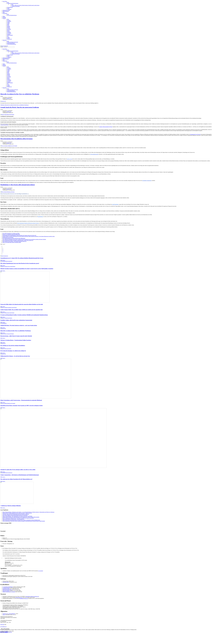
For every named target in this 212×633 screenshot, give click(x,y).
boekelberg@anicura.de (24, 598)
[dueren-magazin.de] (4, 45)
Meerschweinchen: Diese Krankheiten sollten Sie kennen (16, 138)
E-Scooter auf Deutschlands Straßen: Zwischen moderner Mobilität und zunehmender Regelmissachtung (24, 314)
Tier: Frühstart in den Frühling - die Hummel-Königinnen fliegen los (14, 241)
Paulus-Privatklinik (6, 590)
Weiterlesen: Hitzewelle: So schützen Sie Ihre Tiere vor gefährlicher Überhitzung (14, 104)
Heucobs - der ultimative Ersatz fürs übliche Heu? (11, 234)
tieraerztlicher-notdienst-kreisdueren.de (32, 596)
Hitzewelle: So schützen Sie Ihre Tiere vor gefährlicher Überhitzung (19, 94)
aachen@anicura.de (18, 597)
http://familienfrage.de (3, 626)
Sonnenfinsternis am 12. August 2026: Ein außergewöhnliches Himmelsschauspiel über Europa (21, 258)
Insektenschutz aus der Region (8, 237)
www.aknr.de (40, 570)
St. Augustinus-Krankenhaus (8, 586)
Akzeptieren (2, 631)
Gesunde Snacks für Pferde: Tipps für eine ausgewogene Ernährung (19, 107)
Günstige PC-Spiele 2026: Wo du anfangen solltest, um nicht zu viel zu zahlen (17, 469)
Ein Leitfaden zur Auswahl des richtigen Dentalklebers (12, 345)
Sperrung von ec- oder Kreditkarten (9, 613)
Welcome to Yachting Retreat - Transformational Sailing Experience (15, 340)
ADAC (4, 614)
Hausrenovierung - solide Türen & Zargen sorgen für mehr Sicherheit (16, 336)
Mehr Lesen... (2, 260)
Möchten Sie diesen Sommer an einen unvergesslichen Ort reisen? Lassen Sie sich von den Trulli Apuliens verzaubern (26, 268)
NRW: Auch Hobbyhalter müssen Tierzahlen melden (12, 242)
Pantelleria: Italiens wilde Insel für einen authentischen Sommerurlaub (16, 320)
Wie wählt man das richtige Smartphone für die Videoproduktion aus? (16, 479)
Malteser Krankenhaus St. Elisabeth (9, 591)
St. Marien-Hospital (6, 587)
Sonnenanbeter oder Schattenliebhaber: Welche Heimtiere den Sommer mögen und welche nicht (19, 235)
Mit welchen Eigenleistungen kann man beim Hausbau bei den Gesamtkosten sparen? (19, 263)
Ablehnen (6, 631)
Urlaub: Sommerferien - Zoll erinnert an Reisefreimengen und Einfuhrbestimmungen (19, 474)
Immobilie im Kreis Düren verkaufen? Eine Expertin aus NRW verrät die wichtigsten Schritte (21, 405)
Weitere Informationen (4, 632)
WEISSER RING (6, 582)
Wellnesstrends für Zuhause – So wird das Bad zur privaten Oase (15, 356)
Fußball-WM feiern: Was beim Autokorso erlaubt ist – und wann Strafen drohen (18, 325)
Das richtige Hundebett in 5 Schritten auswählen (11, 233)
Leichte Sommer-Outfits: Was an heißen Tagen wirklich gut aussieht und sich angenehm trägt (21, 309)
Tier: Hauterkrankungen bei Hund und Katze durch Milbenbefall (14, 238)
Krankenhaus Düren (6, 588)
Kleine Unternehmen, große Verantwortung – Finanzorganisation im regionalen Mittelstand (21, 400)
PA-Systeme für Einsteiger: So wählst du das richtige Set (13, 350)
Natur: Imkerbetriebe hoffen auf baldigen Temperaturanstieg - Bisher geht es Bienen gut (18, 240)
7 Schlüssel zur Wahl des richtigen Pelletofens (10, 505)
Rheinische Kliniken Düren (7, 589)
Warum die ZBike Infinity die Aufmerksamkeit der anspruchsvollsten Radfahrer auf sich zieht (21, 304)
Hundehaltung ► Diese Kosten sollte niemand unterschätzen (17, 184)
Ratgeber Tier (9, 98)
